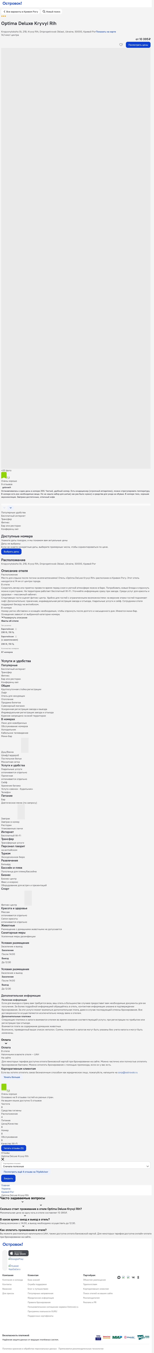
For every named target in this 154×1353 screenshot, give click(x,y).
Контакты (7, 1284)
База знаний (34, 1279)
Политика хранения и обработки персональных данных (29, 1348)
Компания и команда (12, 1279)
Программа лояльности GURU (42, 1311)
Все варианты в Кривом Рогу (22, 11)
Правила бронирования (39, 1302)
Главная (5, 1185)
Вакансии (7, 1288)
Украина (5, 1188)
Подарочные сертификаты (40, 1316)
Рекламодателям (91, 1297)
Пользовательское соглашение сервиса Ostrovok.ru (53, 1306)
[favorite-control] (121, 45)
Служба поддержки (37, 1284)
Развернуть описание (15, 617)
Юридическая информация (41, 1297)
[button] (76, 78)
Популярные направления (40, 1293)
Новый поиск (53, 11)
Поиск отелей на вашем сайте (98, 1293)
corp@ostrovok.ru (128, 1072)
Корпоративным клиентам (96, 1288)
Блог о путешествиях (38, 1288)
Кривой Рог (7, 1191)
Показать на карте (106, 31)
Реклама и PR (89, 1302)
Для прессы (8, 1293)
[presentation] (76, 1165)
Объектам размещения (94, 1279)
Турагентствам (90, 1284)
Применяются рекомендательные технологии (81, 1348)
